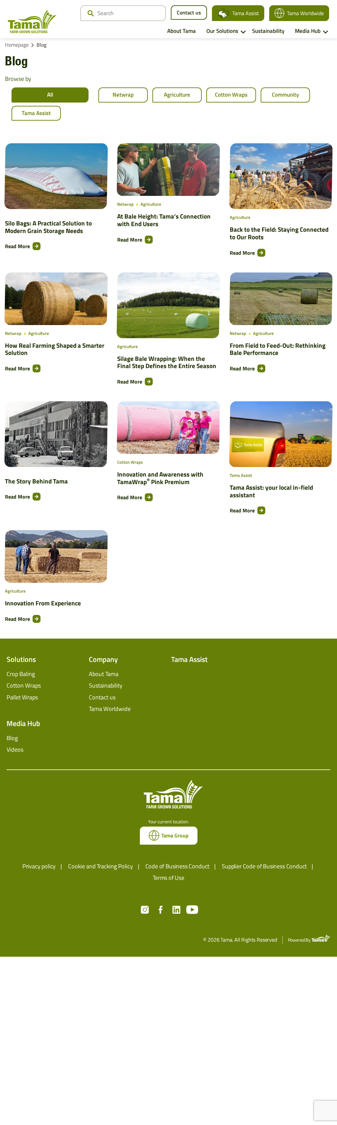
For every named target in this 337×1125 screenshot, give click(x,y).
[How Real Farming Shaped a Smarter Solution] (56, 298)
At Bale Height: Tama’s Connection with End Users (164, 220)
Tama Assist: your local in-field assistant (271, 491)
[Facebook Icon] (160, 910)
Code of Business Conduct (177, 866)
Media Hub (308, 31)
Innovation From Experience (43, 603)
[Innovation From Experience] (56, 556)
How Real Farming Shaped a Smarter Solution (54, 349)
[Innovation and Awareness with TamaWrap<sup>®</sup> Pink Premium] (168, 427)
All (50, 94)
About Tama (181, 31)
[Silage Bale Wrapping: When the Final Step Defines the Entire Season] (168, 305)
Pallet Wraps (22, 697)
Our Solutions (222, 31)
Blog (12, 738)
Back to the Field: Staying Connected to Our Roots (279, 233)
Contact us (189, 12)
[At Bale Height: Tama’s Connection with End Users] (168, 169)
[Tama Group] (32, 21)
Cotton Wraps (231, 94)
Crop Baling (21, 674)
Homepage (17, 45)
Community (285, 94)
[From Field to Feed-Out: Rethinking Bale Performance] (280, 298)
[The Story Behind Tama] (56, 434)
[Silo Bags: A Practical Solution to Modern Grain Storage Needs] (56, 176)
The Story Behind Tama (36, 481)
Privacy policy (39, 866)
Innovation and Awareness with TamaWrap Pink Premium (160, 478)
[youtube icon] (192, 910)
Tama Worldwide (305, 13)
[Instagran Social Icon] (145, 910)
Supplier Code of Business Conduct (264, 866)
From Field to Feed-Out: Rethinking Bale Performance (277, 349)
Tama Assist (245, 13)
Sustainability (268, 31)
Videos (15, 749)
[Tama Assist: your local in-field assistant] (281, 434)
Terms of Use (168, 878)
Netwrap (123, 94)
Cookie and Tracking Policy (100, 866)
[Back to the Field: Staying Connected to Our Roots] (281, 176)
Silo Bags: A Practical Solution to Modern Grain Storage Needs (48, 227)
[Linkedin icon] (176, 910)
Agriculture (177, 94)
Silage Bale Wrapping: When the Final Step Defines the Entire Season (166, 362)
